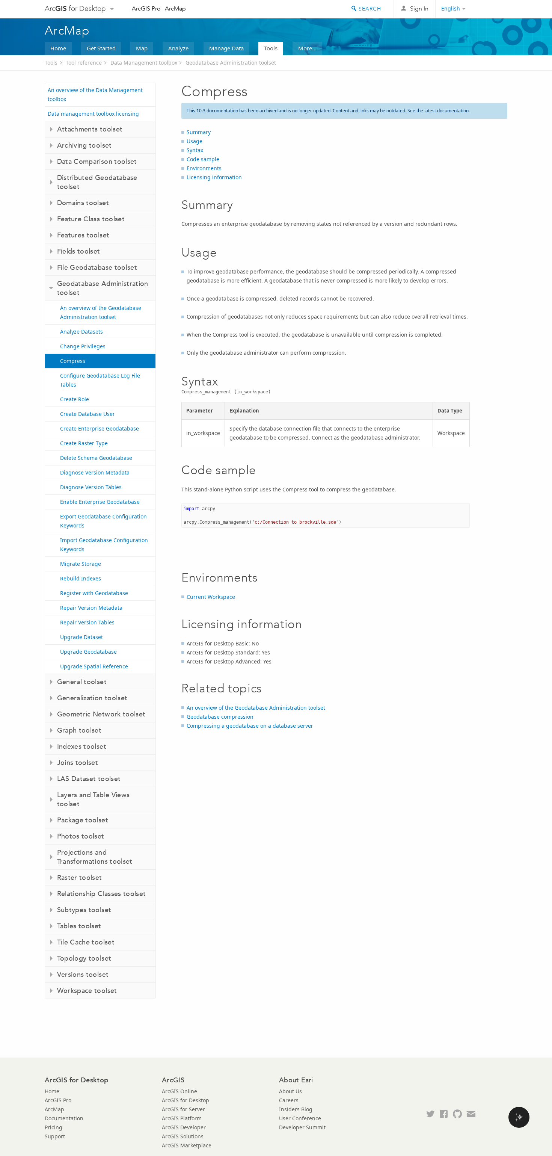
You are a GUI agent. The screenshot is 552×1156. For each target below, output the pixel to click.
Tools (271, 48)
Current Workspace (211, 596)
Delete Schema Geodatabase (96, 457)
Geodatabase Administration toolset (231, 62)
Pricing (53, 1127)
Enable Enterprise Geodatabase (100, 501)
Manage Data (226, 48)
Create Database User (87, 413)
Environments (204, 168)
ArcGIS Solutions (183, 1136)
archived (268, 110)
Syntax (195, 150)
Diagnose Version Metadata (95, 472)
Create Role (74, 399)
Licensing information (214, 177)
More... (307, 48)
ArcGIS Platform (182, 1118)
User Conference (300, 1118)
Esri (491, 9)
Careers (289, 1100)
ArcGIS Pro (146, 8)
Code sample (203, 159)
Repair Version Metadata (91, 607)
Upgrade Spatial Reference (94, 666)
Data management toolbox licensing (93, 113)
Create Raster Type (84, 443)
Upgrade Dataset (81, 637)
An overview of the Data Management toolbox (95, 94)
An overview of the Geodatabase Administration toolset (100, 312)
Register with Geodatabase (94, 593)
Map (142, 48)
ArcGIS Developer (184, 1127)
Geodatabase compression (220, 716)
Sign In (419, 8)
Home (58, 48)
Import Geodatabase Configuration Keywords (104, 544)
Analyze (178, 48)
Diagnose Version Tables (91, 487)
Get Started (101, 48)
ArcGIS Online (179, 1091)
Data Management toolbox (143, 62)
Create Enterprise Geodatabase (99, 428)
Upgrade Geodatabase (88, 651)
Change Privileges (83, 346)
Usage (194, 141)
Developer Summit (302, 1127)
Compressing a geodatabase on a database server (250, 725)
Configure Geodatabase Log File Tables (100, 380)
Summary (199, 132)
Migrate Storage (80, 563)
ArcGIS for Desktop (185, 1100)
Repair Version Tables (87, 622)
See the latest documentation (438, 110)
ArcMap (175, 8)
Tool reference (84, 62)
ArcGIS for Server (183, 1109)
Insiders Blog (295, 1109)
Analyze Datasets (81, 331)
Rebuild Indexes (80, 578)
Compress (72, 360)
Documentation (64, 1118)
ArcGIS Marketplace (186, 1145)
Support (55, 1136)
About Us (290, 1091)
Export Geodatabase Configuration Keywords (103, 521)
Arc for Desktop (75, 8)
